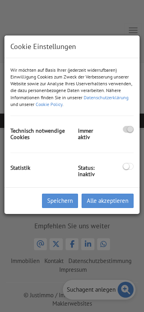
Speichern (60, 200)
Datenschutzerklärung (106, 97)
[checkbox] (128, 129)
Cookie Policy (49, 104)
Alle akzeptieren (107, 200)
